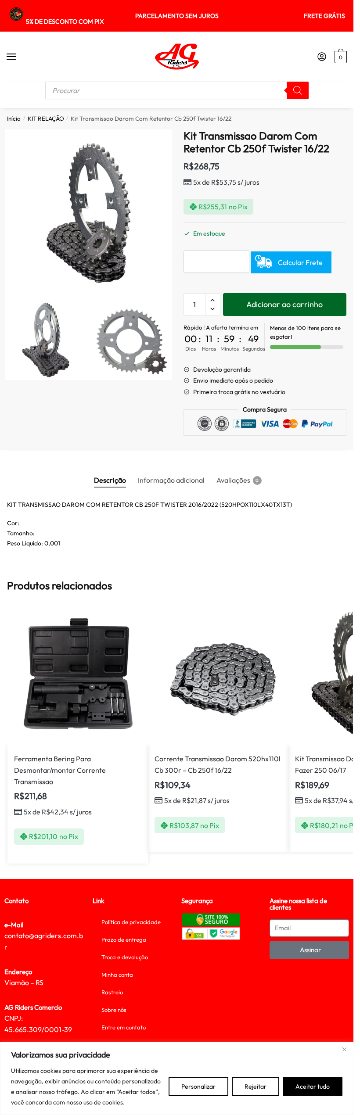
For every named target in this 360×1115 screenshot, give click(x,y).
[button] (212, 300)
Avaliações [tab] (233, 480)
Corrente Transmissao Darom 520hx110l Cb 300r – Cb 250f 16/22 (218, 764)
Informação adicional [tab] (171, 480)
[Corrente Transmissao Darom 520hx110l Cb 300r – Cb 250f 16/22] (218, 675)
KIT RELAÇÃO (46, 118)
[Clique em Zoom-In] (88, 213)
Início (14, 118)
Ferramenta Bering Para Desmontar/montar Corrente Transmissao (60, 770)
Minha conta (117, 974)
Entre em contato (123, 1027)
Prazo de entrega (123, 939)
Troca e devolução (124, 957)
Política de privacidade (131, 921)
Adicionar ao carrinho (284, 304)
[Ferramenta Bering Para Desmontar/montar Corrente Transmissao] (77, 675)
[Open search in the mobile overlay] (177, 90)
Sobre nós (113, 1009)
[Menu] (20, 57)
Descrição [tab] (110, 480)
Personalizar (198, 1086)
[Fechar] (344, 1049)
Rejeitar (255, 1086)
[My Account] (322, 57)
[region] (176, 1078)
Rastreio (112, 992)
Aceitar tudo (312, 1086)
